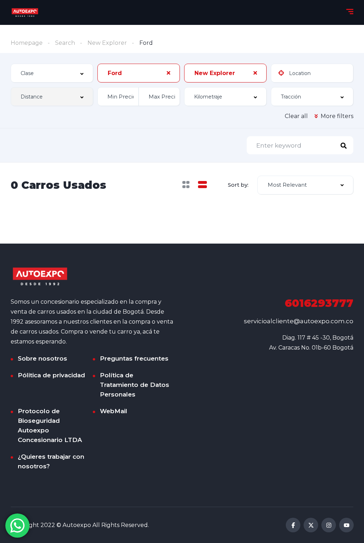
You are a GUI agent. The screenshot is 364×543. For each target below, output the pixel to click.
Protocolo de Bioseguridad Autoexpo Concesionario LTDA (50, 425)
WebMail (113, 411)
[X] (311, 525)
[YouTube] (346, 525)
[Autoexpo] (25, 12)
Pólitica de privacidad (51, 375)
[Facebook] (293, 525)
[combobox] (52, 73)
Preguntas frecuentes (134, 358)
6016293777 (319, 303)
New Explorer (107, 42)
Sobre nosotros (42, 358)
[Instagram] (328, 525)
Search (65, 42)
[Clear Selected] (168, 73)
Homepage (27, 42)
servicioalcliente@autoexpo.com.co (298, 321)
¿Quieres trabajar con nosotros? (51, 461)
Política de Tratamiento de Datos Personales (134, 385)
